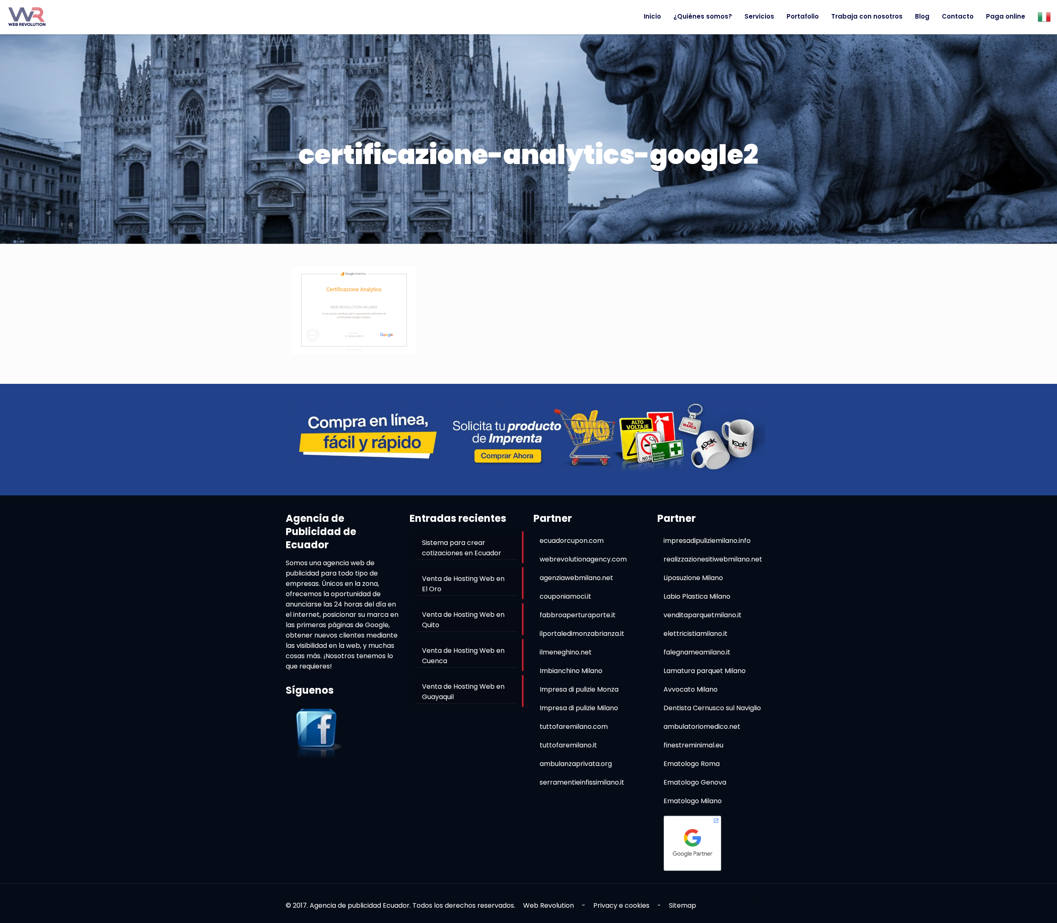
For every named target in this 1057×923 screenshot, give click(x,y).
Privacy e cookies (621, 905)
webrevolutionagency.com (583, 559)
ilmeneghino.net (566, 652)
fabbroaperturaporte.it (578, 615)
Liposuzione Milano (693, 578)
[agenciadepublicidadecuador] (26, 16)
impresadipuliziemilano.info (707, 540)
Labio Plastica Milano (697, 596)
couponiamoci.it (565, 596)
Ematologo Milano (693, 801)
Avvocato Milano (691, 689)
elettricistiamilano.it (696, 633)
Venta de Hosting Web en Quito (463, 620)
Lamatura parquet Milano (705, 671)
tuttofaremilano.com (574, 726)
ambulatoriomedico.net (702, 726)
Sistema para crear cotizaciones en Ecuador (461, 548)
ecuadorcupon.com (572, 540)
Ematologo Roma (692, 763)
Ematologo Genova (695, 782)
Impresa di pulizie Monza (579, 689)
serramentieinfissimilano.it (582, 782)
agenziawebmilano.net (576, 578)
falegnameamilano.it (697, 652)
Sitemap (682, 905)
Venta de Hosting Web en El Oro (463, 584)
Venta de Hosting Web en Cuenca (463, 656)
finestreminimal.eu (693, 745)
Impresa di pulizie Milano (579, 708)
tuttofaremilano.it (568, 745)
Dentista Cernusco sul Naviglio (712, 708)
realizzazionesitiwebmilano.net (713, 559)
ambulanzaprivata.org (576, 763)
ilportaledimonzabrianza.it (582, 633)
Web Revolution (548, 905)
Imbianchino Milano (571, 671)
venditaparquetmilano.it (703, 615)
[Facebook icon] (753, 903)
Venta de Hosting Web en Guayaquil (463, 692)
